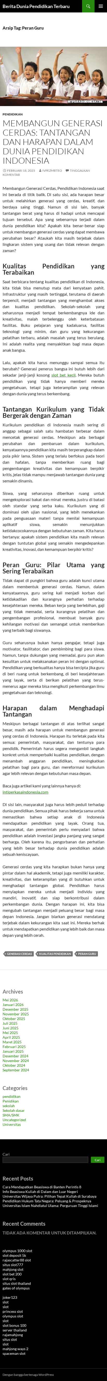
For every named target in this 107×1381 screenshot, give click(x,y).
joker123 (10, 1297)
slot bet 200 (12, 1274)
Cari (6, 1154)
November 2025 (16, 1014)
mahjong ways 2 (15, 1349)
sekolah (9, 1106)
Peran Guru (87, 953)
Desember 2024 (15, 1056)
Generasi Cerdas (19, 953)
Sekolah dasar (14, 1110)
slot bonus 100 (14, 1325)
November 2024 (16, 1060)
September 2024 (16, 1070)
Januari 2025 (13, 1051)
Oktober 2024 (14, 1065)
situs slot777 (13, 1264)
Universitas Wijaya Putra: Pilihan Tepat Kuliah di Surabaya (49, 1196)
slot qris (9, 1278)
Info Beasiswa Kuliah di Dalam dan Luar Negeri (40, 1191)
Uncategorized (14, 1120)
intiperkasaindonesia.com (25, 791)
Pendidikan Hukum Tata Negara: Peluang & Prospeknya (47, 1201)
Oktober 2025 (14, 1018)
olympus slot (13, 1316)
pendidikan (13, 114)
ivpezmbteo (52, 170)
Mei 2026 (10, 1000)
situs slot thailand (17, 1283)
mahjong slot (13, 1269)
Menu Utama (101, 6)
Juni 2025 (10, 1028)
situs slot (10, 1339)
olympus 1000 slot (17, 1250)
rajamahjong (13, 1335)
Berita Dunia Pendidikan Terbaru (36, 6)
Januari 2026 (13, 1004)
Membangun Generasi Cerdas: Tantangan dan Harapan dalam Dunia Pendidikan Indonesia (53, 142)
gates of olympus (16, 1288)
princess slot (13, 1311)
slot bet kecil (63, 374)
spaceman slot (14, 1353)
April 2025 (11, 1037)
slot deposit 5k (14, 1255)
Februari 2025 (14, 1046)
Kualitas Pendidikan (55, 953)
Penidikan (11, 1101)
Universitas (12, 1124)
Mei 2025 (10, 1032)
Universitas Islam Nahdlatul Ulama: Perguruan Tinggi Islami (50, 1205)
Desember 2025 (15, 1009)
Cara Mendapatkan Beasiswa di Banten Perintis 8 (42, 1187)
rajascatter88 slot (17, 1260)
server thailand (15, 1330)
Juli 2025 (10, 1023)
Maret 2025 (12, 1042)
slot (6, 1302)
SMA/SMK (11, 1115)
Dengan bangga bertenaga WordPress (28, 1375)
